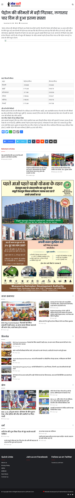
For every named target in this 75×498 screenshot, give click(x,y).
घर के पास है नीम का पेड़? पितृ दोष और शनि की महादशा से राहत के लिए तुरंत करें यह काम (21, 441)
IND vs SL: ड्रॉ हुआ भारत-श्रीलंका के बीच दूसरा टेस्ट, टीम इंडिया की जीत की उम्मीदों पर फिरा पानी (18, 414)
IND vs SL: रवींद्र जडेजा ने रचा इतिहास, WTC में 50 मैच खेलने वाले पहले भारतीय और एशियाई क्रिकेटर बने (61, 401)
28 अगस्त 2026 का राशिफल (47, 431)
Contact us (4, 477)
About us (4, 463)
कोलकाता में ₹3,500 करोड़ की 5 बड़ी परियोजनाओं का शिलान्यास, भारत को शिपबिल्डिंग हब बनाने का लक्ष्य (42, 376)
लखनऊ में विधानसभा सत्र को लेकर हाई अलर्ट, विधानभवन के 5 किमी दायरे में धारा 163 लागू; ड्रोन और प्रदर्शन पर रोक (36, 170)
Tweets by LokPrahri (57, 463)
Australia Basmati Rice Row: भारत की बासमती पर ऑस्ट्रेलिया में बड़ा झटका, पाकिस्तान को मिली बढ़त (42, 359)
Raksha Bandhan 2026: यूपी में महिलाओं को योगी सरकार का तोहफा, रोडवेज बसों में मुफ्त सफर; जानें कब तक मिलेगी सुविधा (62, 313)
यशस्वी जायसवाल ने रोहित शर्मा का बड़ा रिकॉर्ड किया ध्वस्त (62, 409)
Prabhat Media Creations (65, 492)
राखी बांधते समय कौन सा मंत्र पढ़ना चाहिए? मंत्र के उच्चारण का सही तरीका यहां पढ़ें (56, 437)
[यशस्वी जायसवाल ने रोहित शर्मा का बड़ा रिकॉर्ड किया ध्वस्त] (44, 410)
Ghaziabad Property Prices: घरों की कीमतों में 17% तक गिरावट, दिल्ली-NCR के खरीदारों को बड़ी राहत (42, 368)
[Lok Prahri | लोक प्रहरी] (14, 4)
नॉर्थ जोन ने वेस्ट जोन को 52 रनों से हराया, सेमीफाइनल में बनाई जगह (60, 392)
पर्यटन (3, 468)
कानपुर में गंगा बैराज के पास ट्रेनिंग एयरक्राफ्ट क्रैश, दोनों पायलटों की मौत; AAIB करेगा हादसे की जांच (61, 304)
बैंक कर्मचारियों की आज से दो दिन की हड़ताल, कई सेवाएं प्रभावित (12, 156)
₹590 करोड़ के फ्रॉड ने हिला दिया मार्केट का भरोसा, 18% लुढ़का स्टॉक (61, 169)
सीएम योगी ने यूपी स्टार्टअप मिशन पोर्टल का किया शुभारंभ (56, 321)
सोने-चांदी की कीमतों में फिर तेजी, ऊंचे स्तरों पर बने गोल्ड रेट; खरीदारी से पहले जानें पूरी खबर (39, 350)
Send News (4, 474)
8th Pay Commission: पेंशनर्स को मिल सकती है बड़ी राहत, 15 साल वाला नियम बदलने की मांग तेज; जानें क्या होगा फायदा (18, 325)
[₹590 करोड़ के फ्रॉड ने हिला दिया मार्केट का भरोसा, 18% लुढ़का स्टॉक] (62, 159)
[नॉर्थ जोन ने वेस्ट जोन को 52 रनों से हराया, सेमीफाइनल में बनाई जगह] (44, 393)
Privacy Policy (5, 465)
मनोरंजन (3, 471)
